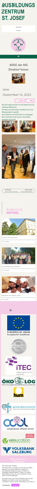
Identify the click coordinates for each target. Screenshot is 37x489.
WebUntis (18, 30)
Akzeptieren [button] (15, 485)
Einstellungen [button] (6, 485)
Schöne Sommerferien (9, 237)
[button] (18, 56)
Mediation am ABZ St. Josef (11, 295)
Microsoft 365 (18, 27)
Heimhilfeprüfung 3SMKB (11, 266)
